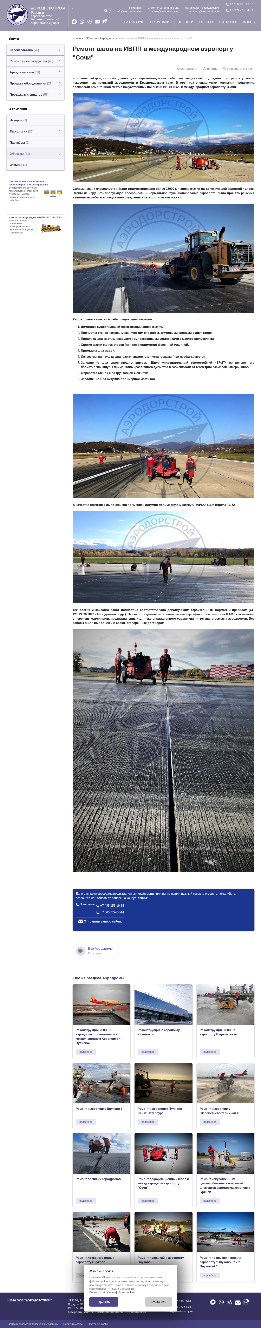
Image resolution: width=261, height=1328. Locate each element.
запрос (248, 22)
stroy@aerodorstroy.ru (165, 11)
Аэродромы (107, 38)
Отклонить (158, 1302)
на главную (134, 22)
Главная (78, 38)
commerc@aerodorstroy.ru (204, 11)
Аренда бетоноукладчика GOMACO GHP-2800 (34, 217)
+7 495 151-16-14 (241, 4)
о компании (161, 22)
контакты (227, 22)
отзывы (206, 22)
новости (185, 22)
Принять (104, 1302)
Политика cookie (73, 1324)
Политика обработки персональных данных (32, 1324)
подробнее (85, 1051)
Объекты (91, 38)
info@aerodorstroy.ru (129, 11)
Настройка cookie (98, 1324)
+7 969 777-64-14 (241, 10)
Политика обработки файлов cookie (111, 1292)
